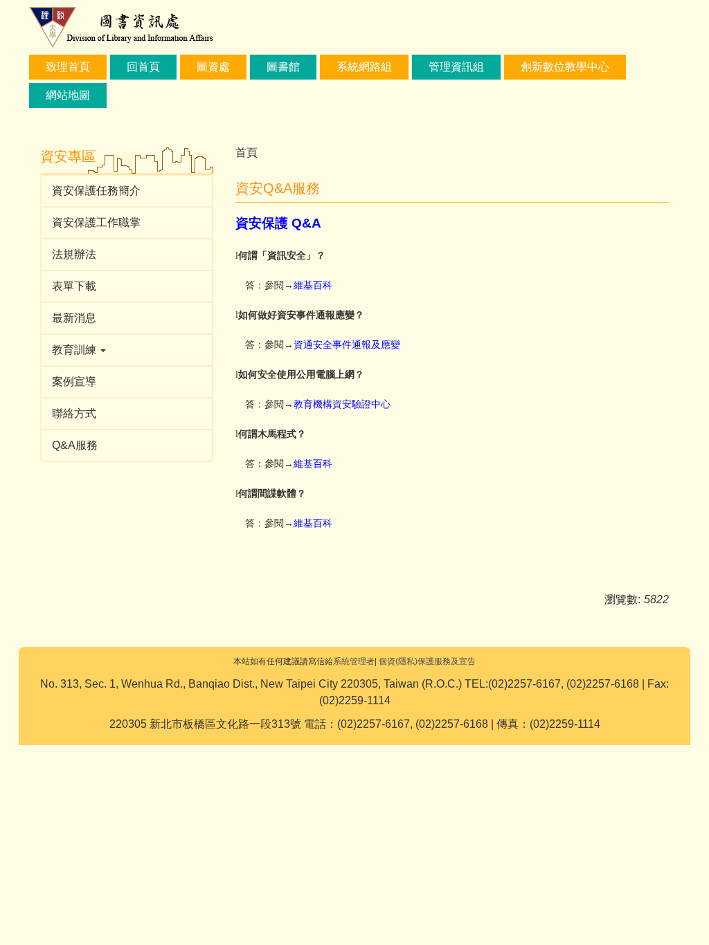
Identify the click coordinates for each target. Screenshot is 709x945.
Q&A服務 (75, 445)
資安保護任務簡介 (96, 190)
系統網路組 (364, 67)
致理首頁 (68, 67)
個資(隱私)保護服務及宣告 (427, 661)
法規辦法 (74, 254)
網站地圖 (68, 95)
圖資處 (213, 67)
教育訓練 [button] (75, 350)
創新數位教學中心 (565, 67)
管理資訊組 (456, 67)
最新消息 (74, 318)
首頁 (246, 152)
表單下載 (74, 286)
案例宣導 (74, 381)
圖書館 (283, 67)
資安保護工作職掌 (96, 222)
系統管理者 (354, 661)
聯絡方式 (74, 413)
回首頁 (143, 67)
